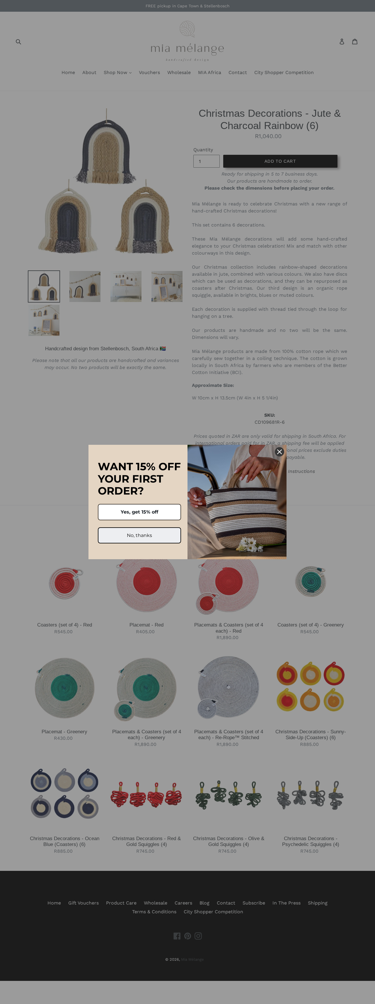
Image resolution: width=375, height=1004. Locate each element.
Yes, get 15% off (139, 512)
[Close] (279, 452)
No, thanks (139, 535)
